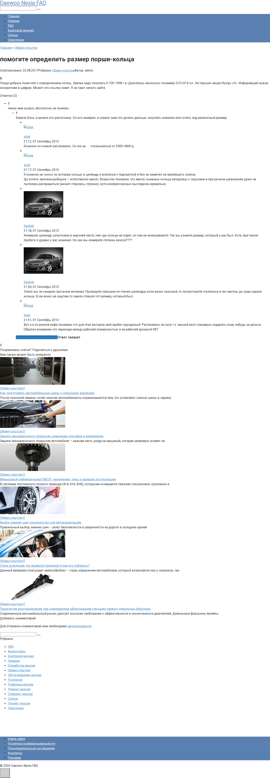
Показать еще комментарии (37, 337)
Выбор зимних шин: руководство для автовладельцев (40, 522)
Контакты (15, 753)
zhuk (27, 137)
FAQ (11, 26)
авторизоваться (79, 626)
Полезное (15, 680)
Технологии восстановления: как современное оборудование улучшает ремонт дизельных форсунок (75, 609)
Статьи (13, 35)
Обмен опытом (63, 70)
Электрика (16, 40)
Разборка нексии (20, 684)
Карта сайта (16, 739)
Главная (14, 16)
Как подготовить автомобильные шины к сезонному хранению (47, 393)
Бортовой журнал (21, 30)
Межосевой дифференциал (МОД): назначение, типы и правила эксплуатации (58, 479)
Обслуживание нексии (24, 675)
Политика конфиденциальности (31, 743)
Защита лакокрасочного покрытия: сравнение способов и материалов (51, 436)
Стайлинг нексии (20, 694)
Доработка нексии (21, 665)
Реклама (14, 758)
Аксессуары (17, 651)
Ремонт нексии (19, 689)
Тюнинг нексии (19, 703)
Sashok (29, 226)
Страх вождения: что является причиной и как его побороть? (45, 566)
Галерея (14, 21)
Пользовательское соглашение (31, 748)
